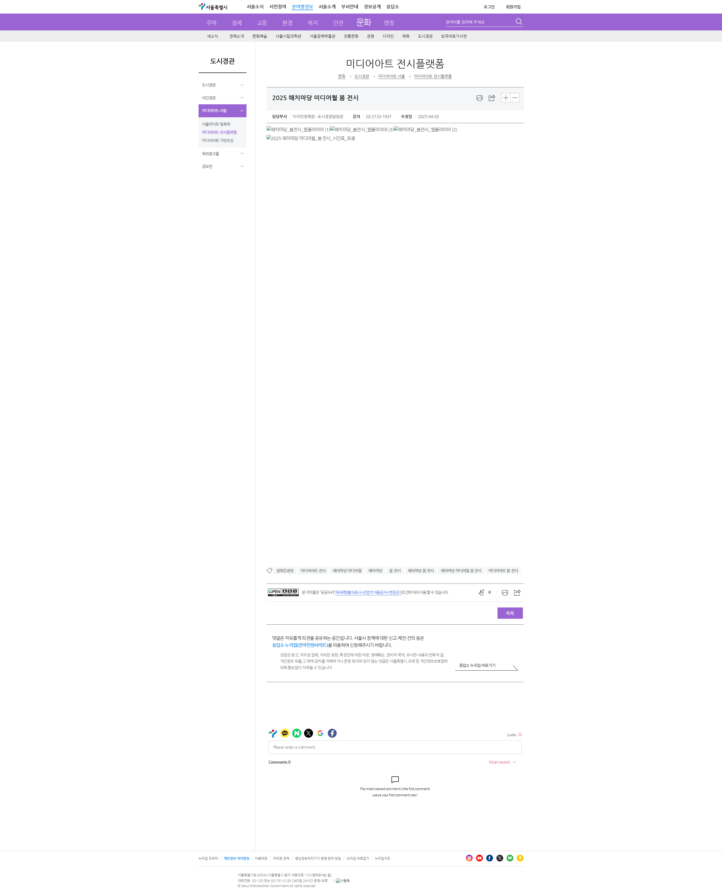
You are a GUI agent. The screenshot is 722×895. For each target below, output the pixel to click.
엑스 (499, 858)
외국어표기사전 (454, 36)
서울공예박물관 (322, 36)
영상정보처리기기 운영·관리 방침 (318, 858)
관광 (370, 36)
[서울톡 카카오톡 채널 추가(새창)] (343, 880)
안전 (338, 23)
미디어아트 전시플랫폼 (219, 132)
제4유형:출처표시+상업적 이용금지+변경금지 (368, 592)
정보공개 (372, 6)
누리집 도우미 (208, 858)
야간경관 (208, 98)
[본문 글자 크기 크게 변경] (505, 97)
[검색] (519, 22)
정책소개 (236, 36)
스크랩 (492, 98)
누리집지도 (382, 858)
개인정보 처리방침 (236, 858)
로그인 (489, 7)
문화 (363, 22)
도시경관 (425, 36)
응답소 (392, 6)
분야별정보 (302, 6)
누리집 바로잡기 (358, 858)
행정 (389, 23)
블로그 (510, 858)
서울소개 (327, 6)
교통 (262, 23)
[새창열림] (479, 98)
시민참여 (277, 6)
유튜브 (479, 858)
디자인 (388, 36)
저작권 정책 (281, 858)
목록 (510, 613)
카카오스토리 (520, 858)
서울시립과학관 (288, 36)
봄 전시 (394, 570)
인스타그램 (469, 858)
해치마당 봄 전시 (421, 570)
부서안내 (349, 6)
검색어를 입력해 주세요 (465, 22)
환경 (287, 23)
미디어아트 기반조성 (217, 140)
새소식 (212, 36)
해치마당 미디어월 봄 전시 (461, 570)
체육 (406, 36)
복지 (313, 23)
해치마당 (375, 570)
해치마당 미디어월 (347, 570)
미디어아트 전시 (313, 570)
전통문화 (351, 36)
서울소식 (255, 6)
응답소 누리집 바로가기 (477, 665)
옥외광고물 (210, 153)
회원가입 (513, 7)
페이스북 (489, 858)
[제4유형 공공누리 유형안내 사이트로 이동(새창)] (283, 592)
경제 (237, 23)
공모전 (207, 166)
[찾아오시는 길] (321, 875)
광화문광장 (285, 570)
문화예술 (259, 36)
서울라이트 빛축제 (216, 124)
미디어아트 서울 (214, 110)
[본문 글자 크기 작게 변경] (515, 97)
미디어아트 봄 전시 (503, 570)
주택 (211, 23)
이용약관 (261, 858)
